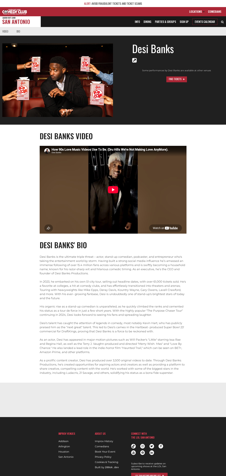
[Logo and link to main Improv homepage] (14, 12)
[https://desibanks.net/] (134, 60)
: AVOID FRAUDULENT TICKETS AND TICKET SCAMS (113, 4)
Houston (63, 452)
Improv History (104, 441)
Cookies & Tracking (106, 462)
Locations (196, 12)
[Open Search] (222, 22)
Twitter (151, 446)
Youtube (133, 452)
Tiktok (133, 446)
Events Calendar (205, 22)
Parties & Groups (165, 22)
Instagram (142, 446)
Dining (147, 22)
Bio (18, 31)
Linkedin (151, 452)
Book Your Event (105, 452)
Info (137, 22)
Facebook (161, 446)
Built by (107, 467)
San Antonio (16, 20)
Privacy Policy (103, 457)
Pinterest (142, 452)
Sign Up (184, 22)
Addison (63, 441)
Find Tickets (175, 79)
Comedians (214, 12)
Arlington (64, 446)
